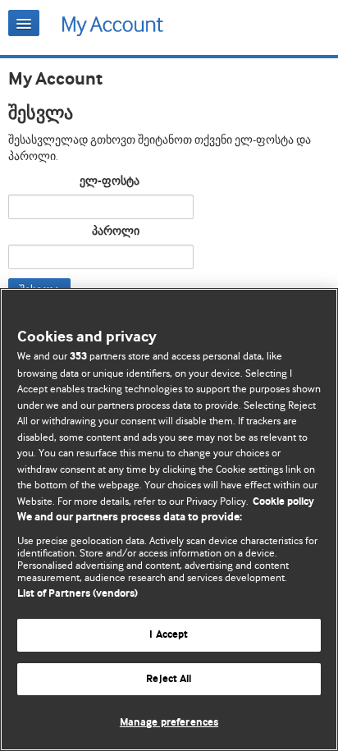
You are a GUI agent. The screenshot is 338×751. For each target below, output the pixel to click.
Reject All (168, 679)
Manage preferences (169, 723)
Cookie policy (283, 502)
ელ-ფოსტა (109, 181)
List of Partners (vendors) (77, 594)
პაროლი (115, 231)
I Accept (168, 635)
